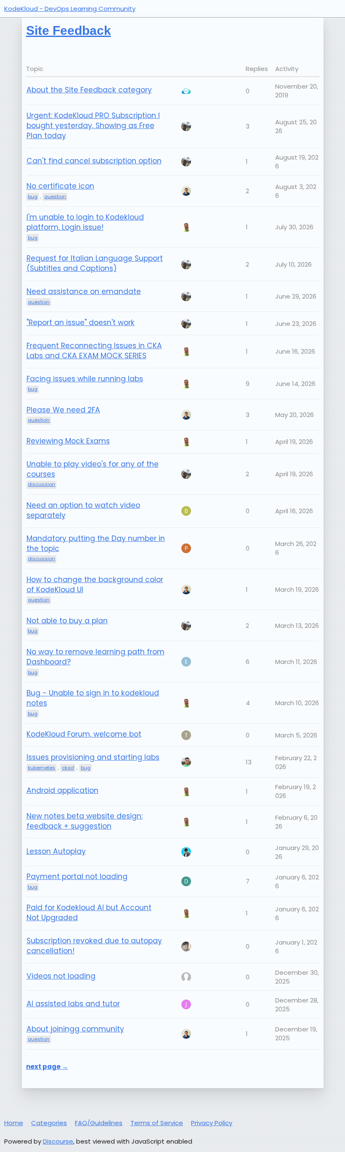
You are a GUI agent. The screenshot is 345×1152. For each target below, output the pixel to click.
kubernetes (41, 767)
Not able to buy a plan (67, 621)
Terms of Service (156, 1122)
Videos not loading (61, 976)
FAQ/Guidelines (98, 1122)
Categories (49, 1122)
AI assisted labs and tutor (73, 1004)
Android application (62, 790)
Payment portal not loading (77, 876)
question (39, 599)
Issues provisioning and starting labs (93, 757)
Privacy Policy (211, 1122)
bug (32, 630)
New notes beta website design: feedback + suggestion (85, 821)
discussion (41, 558)
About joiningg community (75, 1029)
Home (13, 1122)
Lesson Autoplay (56, 851)
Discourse (58, 1141)
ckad (68, 767)
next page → (47, 1066)
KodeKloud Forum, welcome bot (84, 734)
